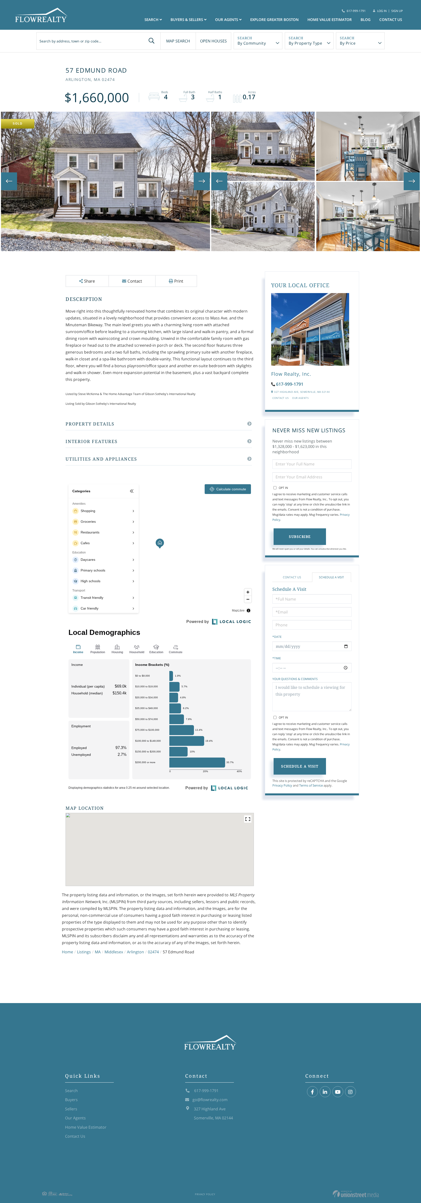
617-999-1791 (356, 11)
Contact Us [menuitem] (390, 19)
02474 (153, 952)
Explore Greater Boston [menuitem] (274, 19)
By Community (252, 43)
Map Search (178, 41)
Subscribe (300, 536)
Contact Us (280, 398)
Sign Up (397, 11)
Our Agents (300, 398)
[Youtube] (338, 1091)
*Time (276, 658)
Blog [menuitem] (366, 19)
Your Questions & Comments (295, 679)
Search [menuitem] (151, 19)
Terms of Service (311, 785)
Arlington (135, 952)
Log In (382, 11)
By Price (347, 43)
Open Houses (213, 41)
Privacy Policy (282, 785)
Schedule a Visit (331, 577)
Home (67, 952)
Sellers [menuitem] (71, 1109)
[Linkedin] (325, 1091)
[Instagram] (350, 1091)
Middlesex (114, 952)
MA (98, 952)
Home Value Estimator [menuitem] (329, 19)
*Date (277, 637)
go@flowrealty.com (210, 1099)
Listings (84, 952)
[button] (151, 40)
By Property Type (305, 43)
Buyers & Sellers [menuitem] (187, 19)
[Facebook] (312, 1091)
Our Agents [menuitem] (226, 19)
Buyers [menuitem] (71, 1099)
